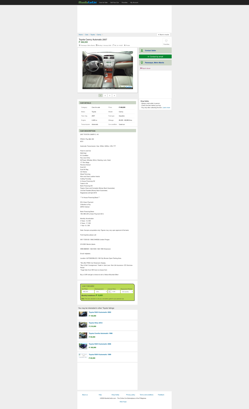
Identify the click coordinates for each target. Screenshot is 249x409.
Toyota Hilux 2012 (95, 323)
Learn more (166, 107)
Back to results (164, 35)
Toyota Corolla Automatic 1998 (100, 333)
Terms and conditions (146, 395)
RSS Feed (123, 402)
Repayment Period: (126, 289)
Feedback (161, 395)
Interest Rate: (112, 289)
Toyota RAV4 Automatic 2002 (100, 312)
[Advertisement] (124, 19)
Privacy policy (130, 395)
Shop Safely (115, 395)
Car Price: (85, 289)
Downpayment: (99, 289)
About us (85, 395)
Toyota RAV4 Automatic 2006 (100, 344)
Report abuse (146, 68)
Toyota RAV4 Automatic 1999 (100, 354)
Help (100, 395)
